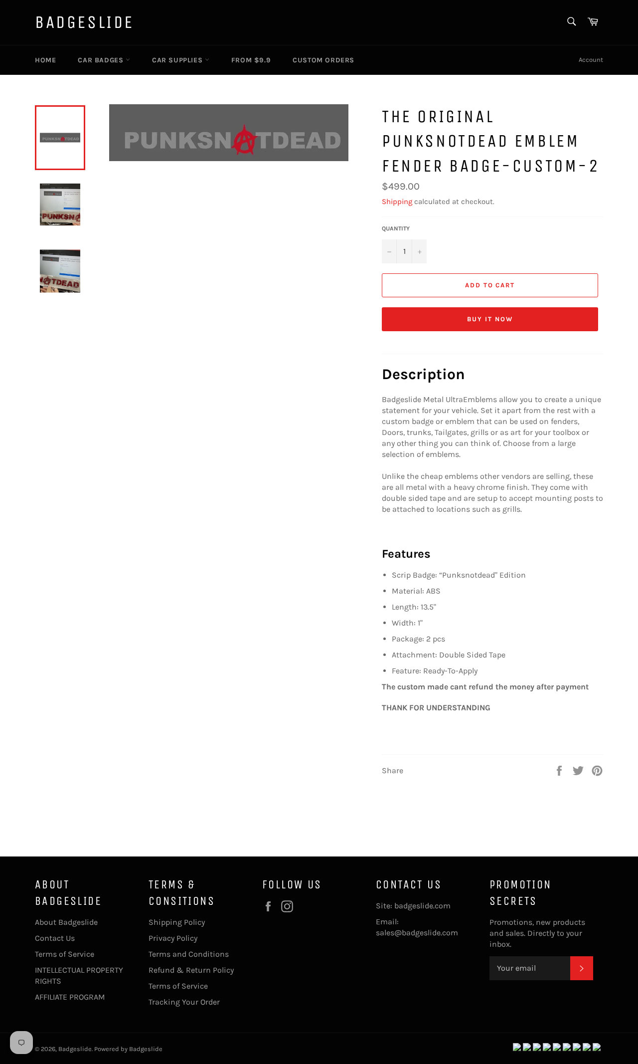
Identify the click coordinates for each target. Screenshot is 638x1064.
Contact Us (55, 938)
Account (591, 59)
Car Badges (102, 60)
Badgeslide (84, 22)
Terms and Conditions (189, 954)
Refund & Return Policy (191, 970)
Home (45, 60)
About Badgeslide (66, 922)
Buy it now (490, 319)
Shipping (397, 201)
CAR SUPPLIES (178, 60)
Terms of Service (64, 954)
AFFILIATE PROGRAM (70, 997)
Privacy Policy (173, 938)
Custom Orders (323, 60)
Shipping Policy (177, 922)
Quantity (396, 228)
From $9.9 (251, 60)
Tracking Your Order (184, 1002)
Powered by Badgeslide (128, 1049)
